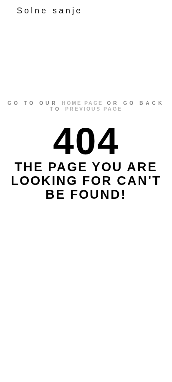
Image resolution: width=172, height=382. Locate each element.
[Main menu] (147, 10)
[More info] (132, 10)
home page (82, 103)
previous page (93, 109)
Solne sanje (50, 10)
